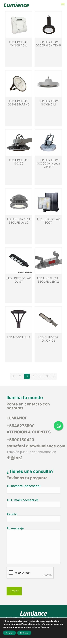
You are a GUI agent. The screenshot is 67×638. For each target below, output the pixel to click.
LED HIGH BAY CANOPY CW (18, 44)
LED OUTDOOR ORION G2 (48, 339)
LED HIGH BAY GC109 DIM (48, 103)
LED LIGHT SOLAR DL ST (19, 280)
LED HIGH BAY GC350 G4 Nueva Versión (48, 163)
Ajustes (45, 627)
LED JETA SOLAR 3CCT (48, 221)
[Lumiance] (16, 5)
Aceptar (9, 633)
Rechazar (24, 633)
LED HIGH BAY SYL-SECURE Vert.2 (19, 221)
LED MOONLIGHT (18, 337)
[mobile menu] (62, 4)
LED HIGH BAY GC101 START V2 (19, 103)
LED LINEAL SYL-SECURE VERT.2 (48, 280)
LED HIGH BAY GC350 (18, 162)
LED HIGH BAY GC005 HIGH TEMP (48, 44)
